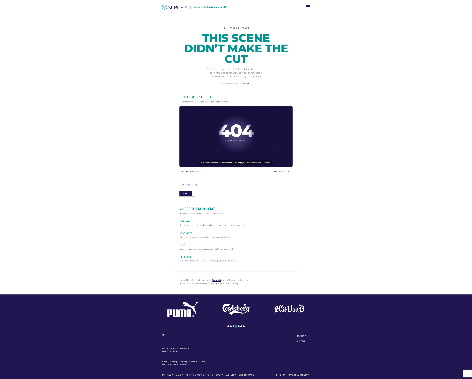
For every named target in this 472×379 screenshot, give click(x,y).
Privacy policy (172, 375)
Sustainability (226, 375)
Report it (216, 280)
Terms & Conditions (199, 375)
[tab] (228, 326)
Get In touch (247, 375)
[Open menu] (308, 7)
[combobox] (188, 188)
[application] (236, 136)
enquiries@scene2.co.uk (189, 362)
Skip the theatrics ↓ (283, 171)
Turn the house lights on (191, 172)
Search (186, 193)
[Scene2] (174, 8)
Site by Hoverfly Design (293, 375)
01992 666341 (181, 365)
